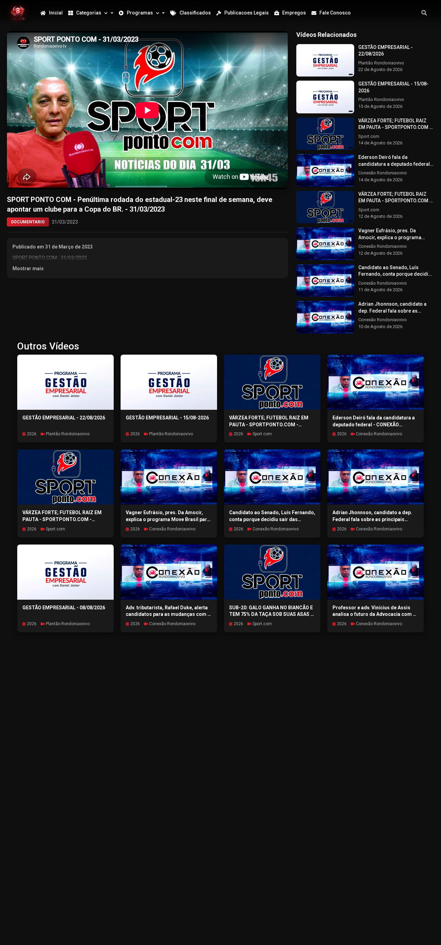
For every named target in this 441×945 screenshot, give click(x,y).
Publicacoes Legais (246, 13)
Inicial (56, 13)
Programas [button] (140, 13)
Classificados (195, 13)
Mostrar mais (28, 268)
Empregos (294, 13)
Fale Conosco (335, 13)
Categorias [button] (88, 13)
